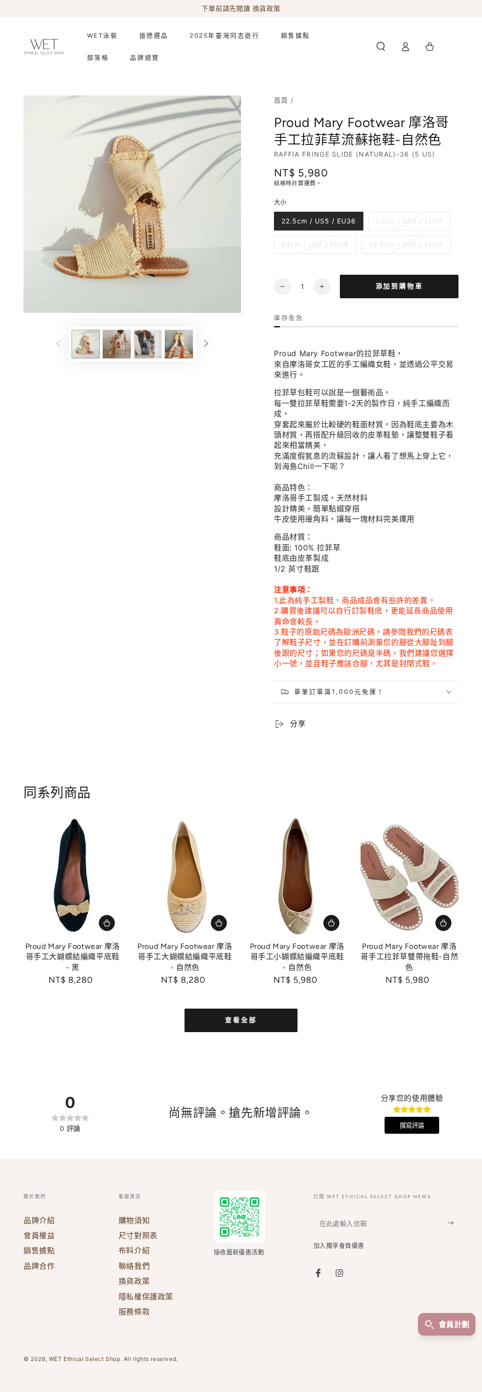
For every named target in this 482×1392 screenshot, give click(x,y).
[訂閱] (453, 1223)
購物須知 (134, 1220)
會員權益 (39, 1235)
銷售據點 (39, 1250)
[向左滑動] (58, 344)
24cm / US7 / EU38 (315, 244)
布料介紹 (134, 1250)
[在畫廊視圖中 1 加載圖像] (86, 344)
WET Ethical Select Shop (84, 1358)
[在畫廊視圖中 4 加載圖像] (179, 344)
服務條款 (134, 1311)
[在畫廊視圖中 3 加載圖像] (148, 344)
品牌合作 (39, 1266)
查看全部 (241, 1020)
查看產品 (107, 923)
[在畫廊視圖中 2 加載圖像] (117, 344)
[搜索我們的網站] (381, 46)
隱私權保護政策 (146, 1296)
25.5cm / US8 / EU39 (406, 244)
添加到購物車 (399, 286)
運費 (310, 183)
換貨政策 (134, 1281)
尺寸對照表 (138, 1235)
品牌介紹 (39, 1220)
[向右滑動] (206, 344)
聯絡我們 (134, 1266)
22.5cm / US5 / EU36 (318, 221)
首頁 (281, 100)
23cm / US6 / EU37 (409, 221)
